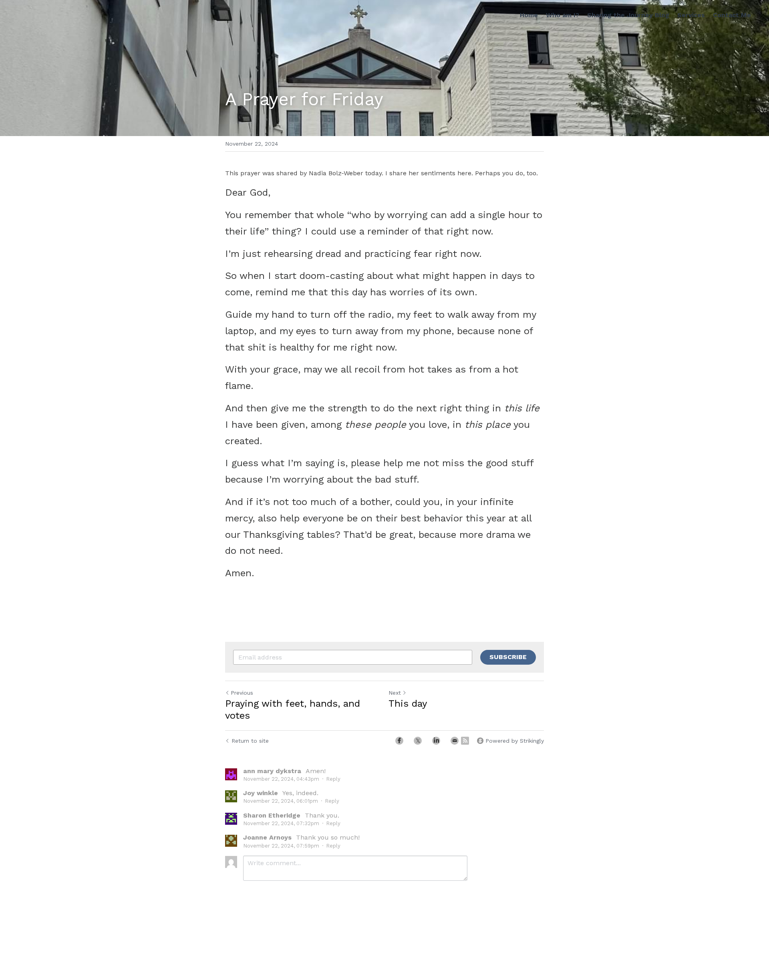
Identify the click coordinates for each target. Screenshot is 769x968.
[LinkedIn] (436, 741)
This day (408, 703)
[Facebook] (399, 741)
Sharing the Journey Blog (628, 15)
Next (395, 692)
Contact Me (732, 15)
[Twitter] (418, 741)
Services (691, 15)
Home (529, 15)
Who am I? (562, 15)
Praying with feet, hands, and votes (292, 709)
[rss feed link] (465, 741)
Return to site (250, 741)
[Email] (455, 741)
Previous (242, 692)
